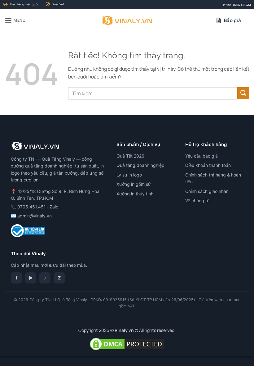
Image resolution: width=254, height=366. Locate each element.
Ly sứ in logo (129, 174)
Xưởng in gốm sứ (133, 184)
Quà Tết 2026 (130, 155)
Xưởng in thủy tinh (134, 193)
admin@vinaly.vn (34, 215)
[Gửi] (243, 93)
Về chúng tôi (197, 200)
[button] (15, 20)
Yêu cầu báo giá (201, 155)
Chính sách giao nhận (207, 191)
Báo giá (232, 20)
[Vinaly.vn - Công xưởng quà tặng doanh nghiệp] (127, 20)
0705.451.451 (242, 5)
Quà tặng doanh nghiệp (140, 165)
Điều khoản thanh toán (208, 165)
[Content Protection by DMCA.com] (127, 343)
